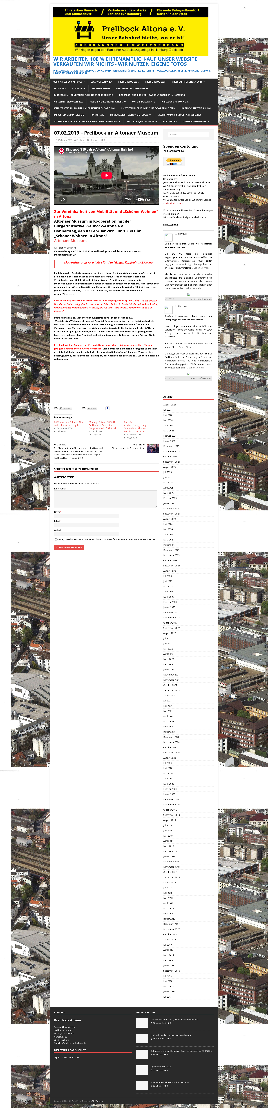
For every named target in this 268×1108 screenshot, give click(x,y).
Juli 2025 (167, 472)
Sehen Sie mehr (201, 267)
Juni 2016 (167, 981)
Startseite (78, 88)
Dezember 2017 (171, 923)
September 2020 (171, 752)
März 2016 (168, 986)
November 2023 (171, 555)
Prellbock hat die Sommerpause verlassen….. (172, 1035)
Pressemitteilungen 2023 (68, 101)
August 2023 (169, 570)
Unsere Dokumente (143, 101)
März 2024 (168, 539)
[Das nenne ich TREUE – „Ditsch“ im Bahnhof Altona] (142, 1025)
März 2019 (168, 846)
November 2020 (171, 742)
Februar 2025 (170, 498)
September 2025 (171, 461)
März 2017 (168, 955)
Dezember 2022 (171, 612)
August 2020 (169, 757)
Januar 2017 (169, 965)
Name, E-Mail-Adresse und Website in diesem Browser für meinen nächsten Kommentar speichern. (107, 539)
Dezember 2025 (171, 446)
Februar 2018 (170, 913)
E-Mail (57, 521)
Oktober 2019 (170, 809)
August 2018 (169, 882)
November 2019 (171, 804)
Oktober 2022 (170, 622)
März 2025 (168, 492)
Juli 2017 (167, 944)
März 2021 (168, 721)
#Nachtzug (169, 268)
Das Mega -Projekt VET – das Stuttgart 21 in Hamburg (152, 94)
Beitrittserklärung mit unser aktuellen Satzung (84, 108)
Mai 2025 (168, 482)
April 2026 (168, 425)
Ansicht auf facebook (201, 299)
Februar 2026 (170, 435)
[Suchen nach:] (188, 134)
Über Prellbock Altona (67, 81)
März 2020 (168, 783)
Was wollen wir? (101, 81)
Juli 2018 (167, 887)
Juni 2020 (167, 768)
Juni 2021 (167, 705)
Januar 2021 (169, 731)
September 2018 (171, 877)
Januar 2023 (169, 607)
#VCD (204, 326)
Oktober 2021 (170, 685)
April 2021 (168, 716)
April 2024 (168, 534)
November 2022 (171, 617)
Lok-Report (170, 121)
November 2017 (171, 929)
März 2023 (168, 596)
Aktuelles (60, 88)
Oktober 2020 (170, 747)
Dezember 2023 (171, 550)
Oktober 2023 (170, 560)
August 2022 (169, 633)
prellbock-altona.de (77, 1043)
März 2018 (168, 908)
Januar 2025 (169, 503)
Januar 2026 (169, 441)
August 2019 (169, 820)
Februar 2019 (170, 851)
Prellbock (80, 140)
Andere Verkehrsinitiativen (106, 101)
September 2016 (171, 970)
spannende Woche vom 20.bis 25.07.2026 (170, 1082)
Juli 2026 (167, 409)
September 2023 (171, 565)
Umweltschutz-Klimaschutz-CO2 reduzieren (148, 108)
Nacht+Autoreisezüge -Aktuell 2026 (179, 114)
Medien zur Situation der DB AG (129, 114)
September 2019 (171, 814)
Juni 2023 (167, 581)
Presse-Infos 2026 (128, 81)
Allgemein (94, 140)
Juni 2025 (167, 477)
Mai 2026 (168, 420)
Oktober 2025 (170, 456)
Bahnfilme (98, 114)
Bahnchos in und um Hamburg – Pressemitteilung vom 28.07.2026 (181, 1051)
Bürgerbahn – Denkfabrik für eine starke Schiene (83, 94)
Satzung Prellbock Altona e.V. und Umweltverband (86, 121)
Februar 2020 (170, 788)
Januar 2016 (169, 991)
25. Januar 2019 (65, 140)
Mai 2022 (168, 648)
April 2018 (168, 903)
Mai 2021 (168, 711)
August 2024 (169, 518)
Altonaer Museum (70, 240)
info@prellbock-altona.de (193, 217)
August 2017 (169, 939)
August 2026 (169, 404)
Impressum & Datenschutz (66, 1057)
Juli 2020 (167, 762)
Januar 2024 (169, 544)
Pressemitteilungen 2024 (187, 81)
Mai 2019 (168, 835)
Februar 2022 (170, 664)
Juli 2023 (167, 576)
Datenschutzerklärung (196, 108)
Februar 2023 (170, 602)
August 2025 (169, 467)
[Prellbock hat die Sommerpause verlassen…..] (142, 1041)
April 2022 (168, 653)
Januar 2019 (169, 856)
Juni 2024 (167, 524)
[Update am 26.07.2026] (142, 1073)
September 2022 (171, 627)
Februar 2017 (170, 960)
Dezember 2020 (171, 737)
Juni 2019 (167, 830)
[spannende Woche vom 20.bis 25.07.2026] (142, 1088)
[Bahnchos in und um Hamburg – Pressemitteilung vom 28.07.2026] (142, 1057)
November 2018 (171, 866)
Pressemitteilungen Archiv (132, 88)
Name (57, 511)
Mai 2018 (168, 897)
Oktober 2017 (170, 934)
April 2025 (168, 487)
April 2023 (168, 591)
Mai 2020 (168, 773)
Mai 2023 (168, 586)
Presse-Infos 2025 (155, 81)
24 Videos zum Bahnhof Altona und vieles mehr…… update (69, 424)
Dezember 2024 (171, 508)
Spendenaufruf (101, 88)
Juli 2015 (167, 996)
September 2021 (171, 690)
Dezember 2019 (171, 799)
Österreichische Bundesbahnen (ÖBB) (184, 261)
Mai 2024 (168, 529)
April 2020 (168, 778)
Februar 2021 (170, 726)
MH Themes (97, 1101)
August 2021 (169, 695)
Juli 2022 (167, 638)
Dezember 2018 (171, 861)
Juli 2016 (167, 975)
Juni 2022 (167, 643)
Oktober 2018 (170, 872)
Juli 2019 (167, 825)
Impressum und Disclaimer (69, 114)
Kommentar (60, 488)
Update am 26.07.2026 (161, 1066)
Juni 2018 (167, 892)
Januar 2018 (169, 918)
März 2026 (168, 430)
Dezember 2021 (171, 674)
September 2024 (171, 513)
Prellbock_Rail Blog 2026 (142, 121)
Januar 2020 (169, 794)
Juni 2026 (167, 415)
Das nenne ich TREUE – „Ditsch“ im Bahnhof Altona (174, 1019)
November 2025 (171, 451)
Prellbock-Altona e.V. (175, 101)
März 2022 (168, 659)
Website (58, 530)
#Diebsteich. (170, 336)
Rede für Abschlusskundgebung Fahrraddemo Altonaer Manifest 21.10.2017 (135, 427)
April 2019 (168, 840)
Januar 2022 (169, 669)
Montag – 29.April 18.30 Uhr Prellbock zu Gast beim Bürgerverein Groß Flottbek (103, 425)
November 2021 (171, 679)
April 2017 (168, 949)
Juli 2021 (167, 700)
